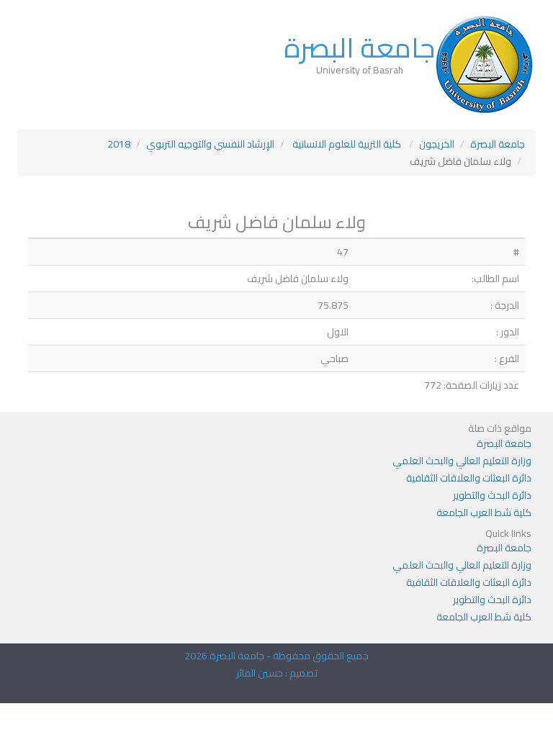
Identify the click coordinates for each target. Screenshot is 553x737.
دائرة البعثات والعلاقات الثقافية (468, 478)
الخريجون (436, 144)
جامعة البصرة (359, 47)
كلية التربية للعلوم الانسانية (346, 144)
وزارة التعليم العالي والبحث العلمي (461, 460)
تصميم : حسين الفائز (277, 673)
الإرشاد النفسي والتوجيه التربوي (210, 144)
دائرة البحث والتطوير (492, 495)
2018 (118, 144)
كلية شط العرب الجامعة (483, 512)
